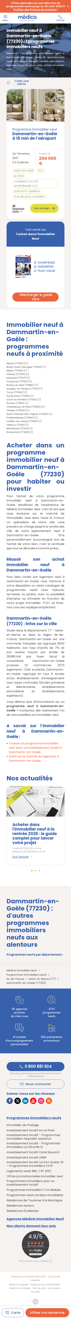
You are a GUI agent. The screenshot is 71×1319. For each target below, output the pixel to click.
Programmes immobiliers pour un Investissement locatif (30, 1183)
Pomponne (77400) (18, 396)
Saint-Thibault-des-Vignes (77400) (27, 414)
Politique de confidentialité (45, 1284)
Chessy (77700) (16, 374)
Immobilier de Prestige (23, 1125)
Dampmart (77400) (18, 432)
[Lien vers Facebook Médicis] (10, 1101)
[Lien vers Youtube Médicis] (33, 1101)
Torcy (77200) (15, 392)
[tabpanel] (35, 825)
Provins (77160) (15, 403)
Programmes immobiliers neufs (34, 1118)
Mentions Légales (18, 1284)
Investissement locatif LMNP (27, 1157)
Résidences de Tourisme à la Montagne (34, 1200)
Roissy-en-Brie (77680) (20, 385)
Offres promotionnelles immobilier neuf (35, 1176)
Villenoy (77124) (16, 425)
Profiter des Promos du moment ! (35, 9)
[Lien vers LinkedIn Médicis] (25, 1101)
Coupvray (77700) (17, 381)
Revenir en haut (35, 1302)
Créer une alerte (21, 82)
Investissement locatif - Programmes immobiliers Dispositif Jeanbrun (33, 1137)
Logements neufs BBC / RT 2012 (29, 1171)
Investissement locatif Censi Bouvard (33, 1152)
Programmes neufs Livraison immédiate (35, 1195)
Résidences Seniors (20, 1206)
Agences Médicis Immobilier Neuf (35, 1219)
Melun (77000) (15, 370)
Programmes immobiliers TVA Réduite (34, 1190)
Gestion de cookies (19, 1288)
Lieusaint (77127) (16, 378)
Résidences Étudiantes (23, 1211)
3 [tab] (39, 871)
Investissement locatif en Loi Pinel (30, 1130)
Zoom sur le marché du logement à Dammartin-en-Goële (34, 758)
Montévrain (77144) (18, 428)
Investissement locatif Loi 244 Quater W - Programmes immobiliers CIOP (35, 1164)
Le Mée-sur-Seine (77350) (22, 421)
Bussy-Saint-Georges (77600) (24, 367)
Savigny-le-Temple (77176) (22, 388)
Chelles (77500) (16, 410)
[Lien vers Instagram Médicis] (41, 1101)
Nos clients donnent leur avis (31, 1226)
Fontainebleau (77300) (20, 417)
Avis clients (54, 1288)
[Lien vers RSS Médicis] (49, 1101)
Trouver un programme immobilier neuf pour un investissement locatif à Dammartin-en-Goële (35, 747)
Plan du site (39, 1288)
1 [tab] (32, 871)
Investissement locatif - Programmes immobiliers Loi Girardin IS (33, 1145)
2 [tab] (35, 871)
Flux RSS (35, 1291)
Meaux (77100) (15, 363)
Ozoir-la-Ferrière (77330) (22, 399)
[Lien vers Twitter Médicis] (17, 1101)
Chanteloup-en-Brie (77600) (23, 406)
